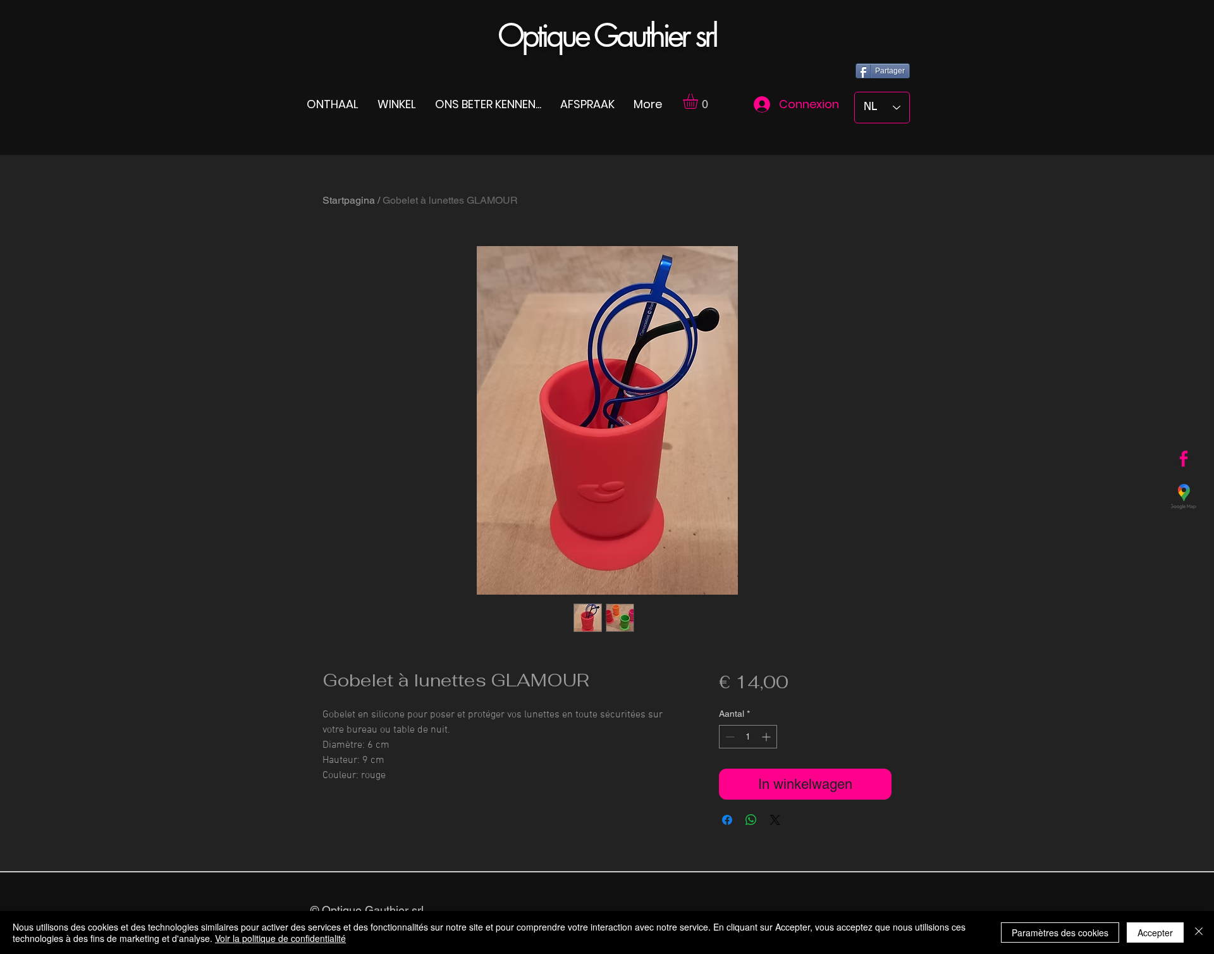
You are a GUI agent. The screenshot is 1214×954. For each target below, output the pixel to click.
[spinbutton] (748, 737)
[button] (699, 101)
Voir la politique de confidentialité (280, 938)
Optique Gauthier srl (607, 35)
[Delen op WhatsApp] (751, 819)
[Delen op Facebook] (727, 819)
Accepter (1155, 932)
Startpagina (348, 200)
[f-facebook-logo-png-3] (1183, 458)
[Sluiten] (1198, 932)
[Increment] (767, 737)
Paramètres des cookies (1060, 932)
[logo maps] (1183, 496)
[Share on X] (775, 819)
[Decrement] (729, 737)
